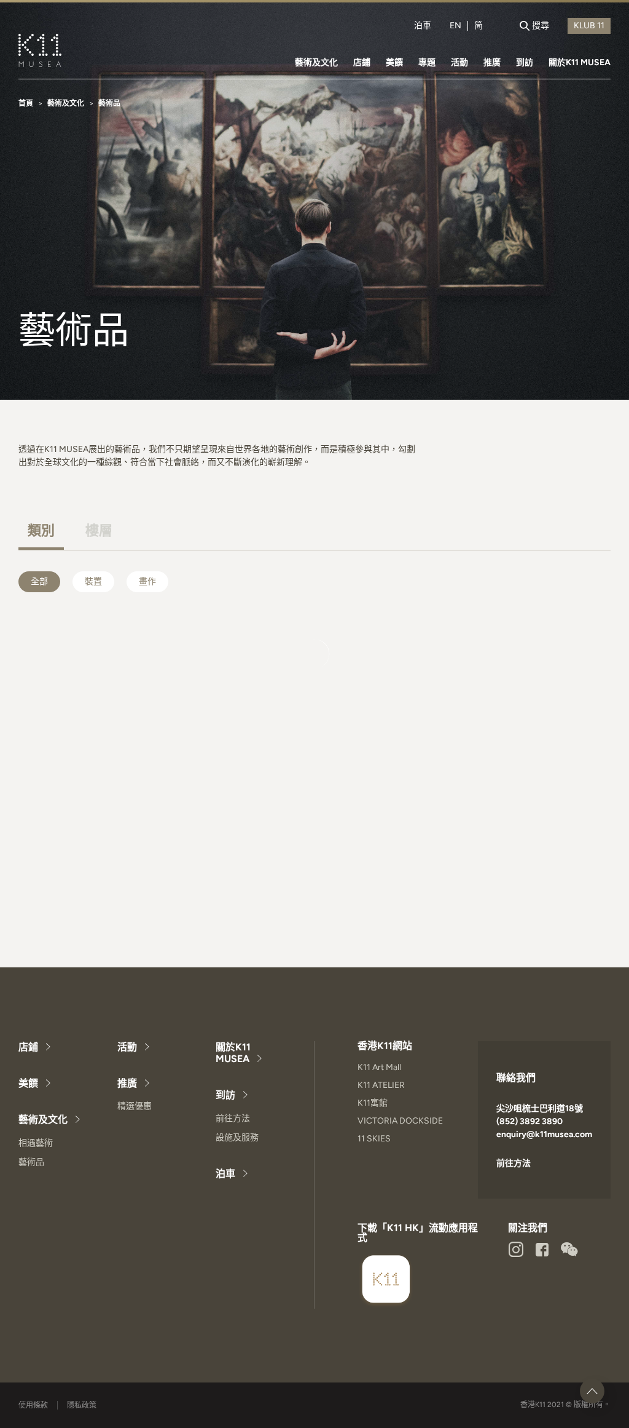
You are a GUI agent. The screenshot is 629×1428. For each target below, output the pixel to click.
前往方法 (233, 1118)
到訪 (524, 62)
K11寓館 (372, 1103)
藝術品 (31, 1162)
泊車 (422, 26)
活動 (459, 62)
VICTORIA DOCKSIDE (400, 1121)
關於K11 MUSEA (580, 62)
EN (455, 26)
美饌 (394, 62)
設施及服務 (237, 1137)
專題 (427, 62)
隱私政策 (81, 1405)
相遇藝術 (35, 1143)
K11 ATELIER (381, 1085)
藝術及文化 (316, 62)
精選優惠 (134, 1106)
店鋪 (361, 62)
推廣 (492, 62)
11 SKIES (374, 1138)
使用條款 (33, 1405)
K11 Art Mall (379, 1067)
